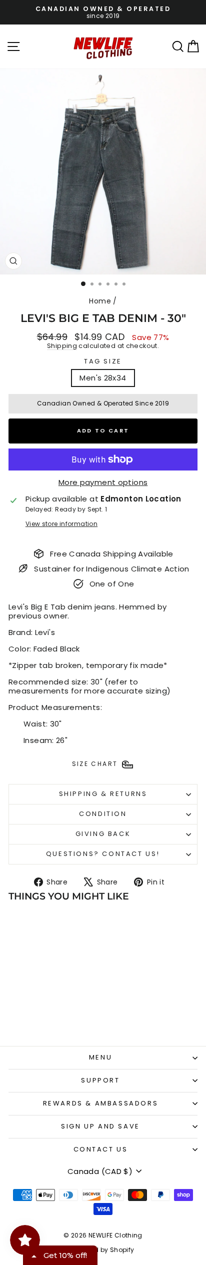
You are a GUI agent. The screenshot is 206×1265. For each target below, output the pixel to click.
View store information (62, 524)
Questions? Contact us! (103, 853)
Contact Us (101, 1149)
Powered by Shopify (103, 1250)
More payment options (103, 482)
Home (100, 301)
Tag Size (103, 362)
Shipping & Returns (103, 793)
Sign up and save (100, 1126)
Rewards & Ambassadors (100, 1103)
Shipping (62, 346)
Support (100, 1080)
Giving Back (103, 833)
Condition (102, 813)
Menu (100, 1057)
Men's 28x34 (103, 377)
